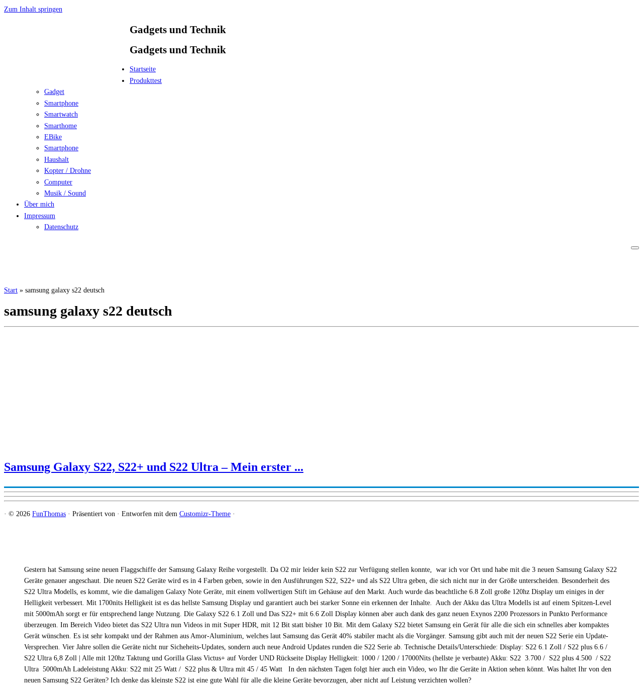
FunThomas (49, 514)
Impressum (39, 216)
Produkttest (146, 80)
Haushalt (56, 159)
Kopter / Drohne (67, 170)
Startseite (143, 69)
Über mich (39, 204)
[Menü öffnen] (635, 247)
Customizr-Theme (205, 514)
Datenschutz (61, 227)
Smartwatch (61, 114)
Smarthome (60, 126)
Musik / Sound (65, 193)
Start (11, 290)
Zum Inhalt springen (33, 9)
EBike (53, 137)
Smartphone (61, 103)
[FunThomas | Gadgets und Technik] (67, 72)
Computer (58, 182)
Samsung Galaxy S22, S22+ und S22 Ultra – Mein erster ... (153, 466)
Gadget (54, 91)
